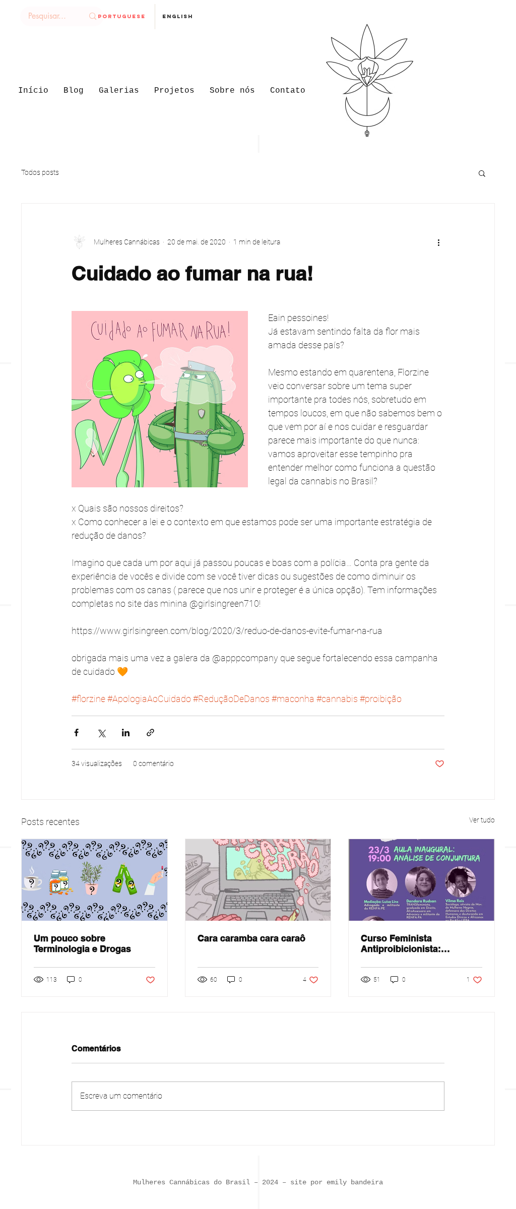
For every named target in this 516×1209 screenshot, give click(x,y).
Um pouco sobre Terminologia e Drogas (82, 943)
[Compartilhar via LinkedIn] (126, 732)
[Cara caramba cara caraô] (258, 880)
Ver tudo (482, 820)
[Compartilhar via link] (150, 732)
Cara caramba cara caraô (251, 938)
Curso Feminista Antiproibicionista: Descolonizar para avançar (418, 943)
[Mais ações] (438, 242)
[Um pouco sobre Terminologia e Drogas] (94, 880)
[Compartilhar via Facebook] (76, 732)
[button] (482, 173)
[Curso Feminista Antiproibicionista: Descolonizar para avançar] (421, 880)
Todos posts (40, 172)
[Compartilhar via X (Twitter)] (101, 732)
